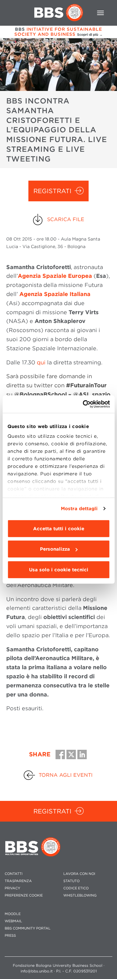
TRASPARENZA (18, 881)
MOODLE (13, 914)
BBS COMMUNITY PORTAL (28, 928)
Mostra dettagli (79, 508)
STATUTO (71, 881)
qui (41, 362)
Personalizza (55, 549)
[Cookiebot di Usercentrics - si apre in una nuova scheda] (83, 404)
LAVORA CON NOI (79, 874)
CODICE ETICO (76, 888)
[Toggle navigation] (100, 13)
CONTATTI (13, 874)
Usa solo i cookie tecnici (58, 569)
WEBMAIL (13, 921)
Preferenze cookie (24, 895)
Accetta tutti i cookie (58, 528)
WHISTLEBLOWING (80, 895)
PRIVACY (12, 888)
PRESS (10, 935)
